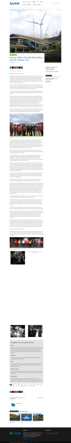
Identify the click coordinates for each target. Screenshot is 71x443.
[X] (55, 3)
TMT (16, 384)
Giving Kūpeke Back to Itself (37, 421)
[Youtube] (57, 3)
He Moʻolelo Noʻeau (40, 397)
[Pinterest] (15, 68)
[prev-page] (10, 424)
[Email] (20, 68)
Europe (19, 384)
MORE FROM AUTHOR (23, 411)
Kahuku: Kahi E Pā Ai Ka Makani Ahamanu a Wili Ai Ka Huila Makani (17, 398)
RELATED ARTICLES (14, 411)
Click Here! (48, 81)
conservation (25, 384)
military (34, 384)
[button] (59, 3)
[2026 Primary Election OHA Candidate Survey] (26, 417)
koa (28, 384)
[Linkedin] (17, 68)
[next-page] (11, 424)
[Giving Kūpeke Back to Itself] (38, 417)
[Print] (22, 68)
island (41, 384)
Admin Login (37, 442)
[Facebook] (52, 3)
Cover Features (14, 7)
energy (22, 384)
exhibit (13, 384)
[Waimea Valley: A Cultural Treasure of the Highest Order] (15, 417)
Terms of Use (29, 442)
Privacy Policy (33, 442)
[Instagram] (53, 3)
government (37, 384)
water (31, 384)
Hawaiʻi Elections (24, 420)
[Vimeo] (56, 3)
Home (10, 7)
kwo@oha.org (29, 438)
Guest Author (12, 62)
